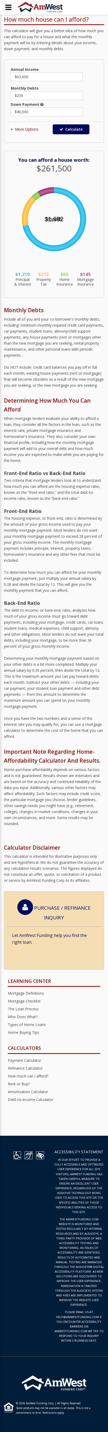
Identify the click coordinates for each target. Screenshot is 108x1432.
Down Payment (25, 104)
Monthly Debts (25, 88)
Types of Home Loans (27, 1024)
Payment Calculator (24, 1060)
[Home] (40, 6)
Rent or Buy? (19, 1083)
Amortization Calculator (28, 1091)
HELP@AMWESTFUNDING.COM (77, 1317)
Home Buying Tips (23, 1032)
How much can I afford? (28, 1076)
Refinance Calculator (25, 1068)
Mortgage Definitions (26, 993)
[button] (27, 129)
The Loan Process (23, 1008)
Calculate (73, 129)
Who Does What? (22, 1016)
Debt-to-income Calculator (30, 1099)
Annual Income (25, 69)
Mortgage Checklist (24, 1001)
